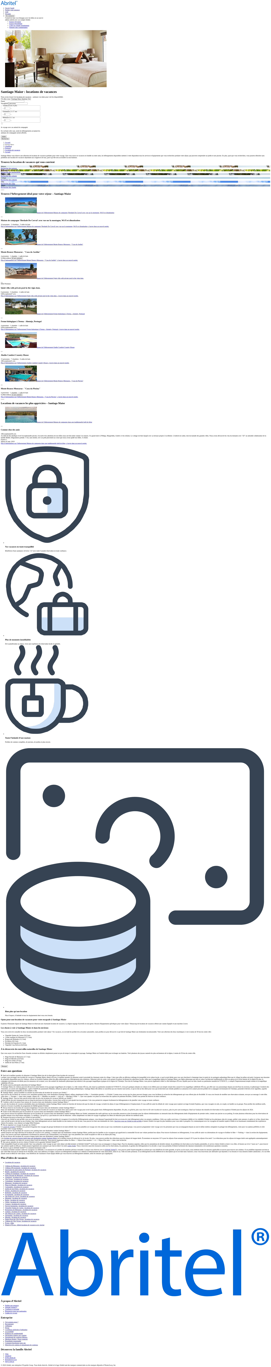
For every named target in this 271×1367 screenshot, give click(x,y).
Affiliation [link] (8, 1326)
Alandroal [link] (8, 146)
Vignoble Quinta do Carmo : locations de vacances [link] (22, 1208)
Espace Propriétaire (15, 24)
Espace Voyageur (15, 22)
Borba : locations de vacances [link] (15, 1200)
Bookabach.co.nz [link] (11, 1360)
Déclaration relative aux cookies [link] (15, 1335)
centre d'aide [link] (71, 1146)
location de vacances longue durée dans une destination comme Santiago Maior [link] (30, 1138)
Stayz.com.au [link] (9, 1361)
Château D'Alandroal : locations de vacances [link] (20, 1173)
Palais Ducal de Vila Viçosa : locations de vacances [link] (22, 1219)
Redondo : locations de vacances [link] (16, 1193)
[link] (27, 27)
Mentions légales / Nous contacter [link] (16, 1339)
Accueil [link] (7, 142)
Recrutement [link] (9, 1324)
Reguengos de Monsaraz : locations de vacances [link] (21, 1210)
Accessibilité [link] (9, 1332)
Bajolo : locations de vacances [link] (15, 1172)
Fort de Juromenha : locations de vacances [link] (19, 1206)
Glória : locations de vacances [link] (15, 1202)
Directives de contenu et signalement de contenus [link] (21, 1345)
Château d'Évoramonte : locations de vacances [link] (20, 1168)
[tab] (12, 1162)
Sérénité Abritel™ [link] (111, 1150)
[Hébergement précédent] (2, 399)
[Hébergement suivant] (3, 399)
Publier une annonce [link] (12, 1305)
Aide (6, 12)
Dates (3, 101)
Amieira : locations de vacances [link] (15, 1212)
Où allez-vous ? (6, 99)
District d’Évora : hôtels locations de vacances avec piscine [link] (24, 1225)
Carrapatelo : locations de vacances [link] (16, 1187)
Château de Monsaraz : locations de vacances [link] (20, 1166)
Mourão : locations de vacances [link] (15, 1217)
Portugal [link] (8, 148)
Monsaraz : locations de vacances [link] (16, 1183)
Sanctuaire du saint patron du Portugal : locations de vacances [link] (25, 1170)
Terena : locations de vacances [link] (15, 1191)
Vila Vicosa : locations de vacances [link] (16, 1179)
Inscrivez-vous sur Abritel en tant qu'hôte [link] (128, 1121)
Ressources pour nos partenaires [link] (15, 1311)
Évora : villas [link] (9, 1223)
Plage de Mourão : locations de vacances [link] (18, 1185)
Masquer (4, 1066)
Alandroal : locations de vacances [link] (16, 1177)
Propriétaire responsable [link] (13, 1341)
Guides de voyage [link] (11, 1313)
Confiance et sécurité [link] (12, 1309)
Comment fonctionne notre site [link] (15, 1343)
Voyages (8, 14)
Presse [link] (7, 1328)
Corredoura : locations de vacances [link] (16, 1181)
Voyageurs (4, 103)
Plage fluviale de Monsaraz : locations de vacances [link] (22, 1175)
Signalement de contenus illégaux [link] (16, 1337)
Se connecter (10, 16)
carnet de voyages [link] (9, 1127)
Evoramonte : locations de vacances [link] (17, 1194)
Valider (4, 136)
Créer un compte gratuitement (19, 25)
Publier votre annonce (12, 10)
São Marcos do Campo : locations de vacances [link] (20, 1213)
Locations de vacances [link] (12, 150)
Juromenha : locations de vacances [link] (16, 1215)
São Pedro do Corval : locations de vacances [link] (20, 1196)
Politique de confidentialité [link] (14, 1333)
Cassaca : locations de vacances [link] (15, 1204)
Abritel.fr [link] (8, 1356)
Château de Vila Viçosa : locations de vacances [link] (20, 1221)
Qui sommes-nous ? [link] (11, 1322)
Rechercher (5, 139)
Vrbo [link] (6, 1354)
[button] (135, 1157)
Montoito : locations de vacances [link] (16, 1198)
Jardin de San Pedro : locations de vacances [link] (19, 1189)
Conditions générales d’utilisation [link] (16, 1330)
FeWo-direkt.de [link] (10, 1358)
